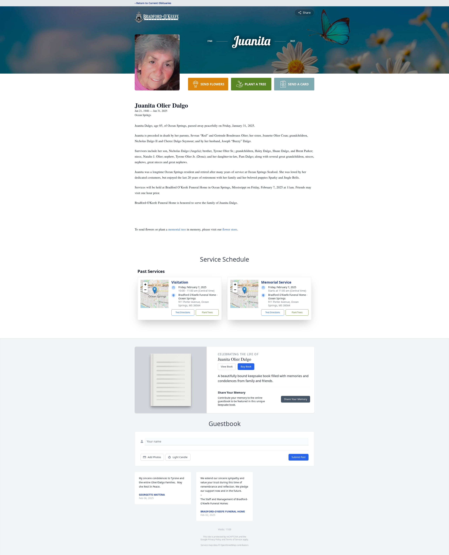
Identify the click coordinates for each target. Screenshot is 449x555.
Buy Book (246, 366)
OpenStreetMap (228, 545)
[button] (154, 290)
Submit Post (298, 457)
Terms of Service (234, 539)
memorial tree (177, 229)
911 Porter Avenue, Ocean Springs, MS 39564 (193, 303)
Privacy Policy (214, 539)
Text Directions (183, 312)
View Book (227, 366)
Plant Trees (207, 312)
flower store (229, 229)
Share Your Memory (295, 399)
